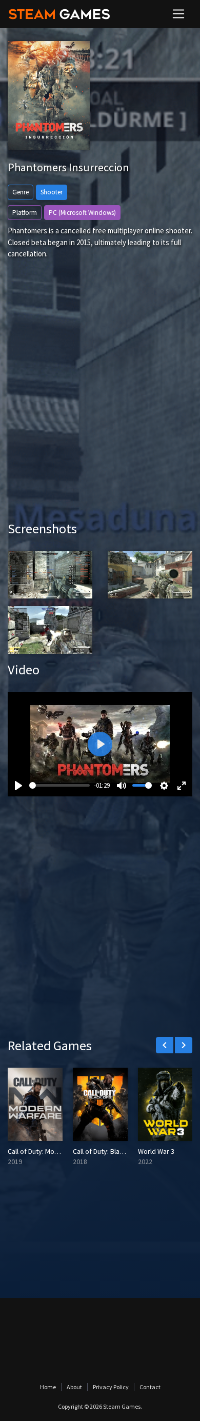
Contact (150, 1387)
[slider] (59, 785)
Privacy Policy (111, 1387)
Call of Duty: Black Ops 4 (109, 1151)
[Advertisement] (100, 405)
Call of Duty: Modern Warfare (51, 1151)
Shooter (52, 192)
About (74, 1387)
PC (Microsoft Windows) (82, 212)
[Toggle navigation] (178, 14)
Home (48, 1387)
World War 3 (156, 1151)
